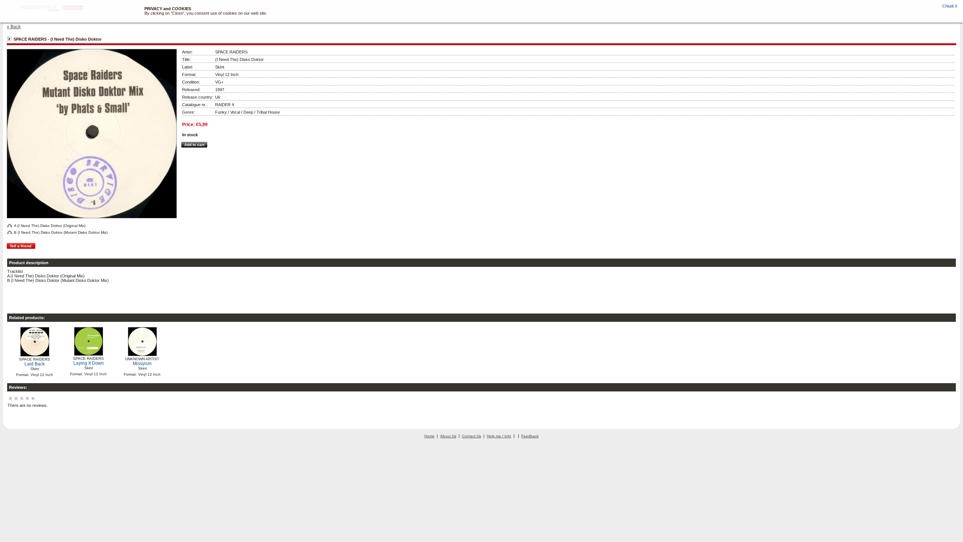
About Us (448, 436)
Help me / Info (499, 436)
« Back (14, 26)
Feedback (530, 436)
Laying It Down (88, 363)
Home (429, 436)
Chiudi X (949, 6)
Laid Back (34, 364)
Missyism (142, 363)
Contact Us (471, 436)
